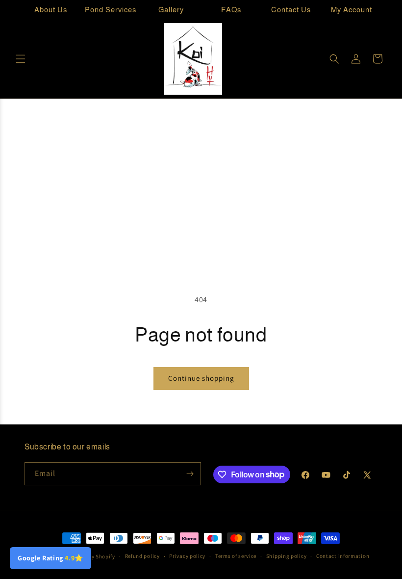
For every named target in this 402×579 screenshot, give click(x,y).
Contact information (342, 556)
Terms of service (235, 556)
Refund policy (142, 556)
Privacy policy (187, 556)
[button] (20, 59)
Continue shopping (201, 378)
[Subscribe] (190, 473)
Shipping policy (286, 556)
